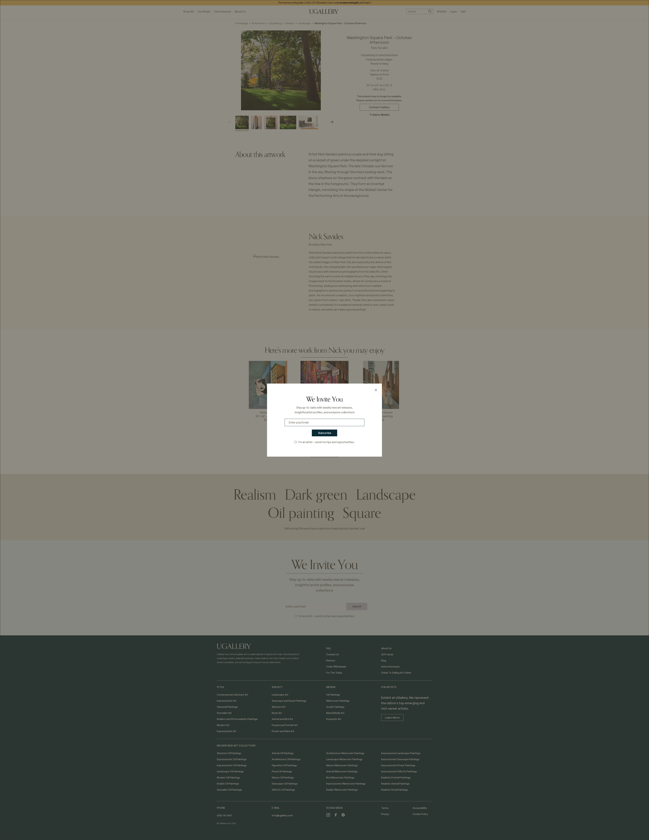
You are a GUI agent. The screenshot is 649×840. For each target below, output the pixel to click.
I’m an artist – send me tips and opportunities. (326, 442)
